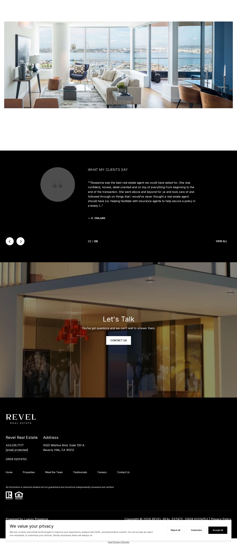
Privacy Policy (221, 519)
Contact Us (123, 472)
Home (9, 472)
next (20, 241)
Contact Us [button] (118, 340)
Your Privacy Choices (118, 542)
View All (221, 241)
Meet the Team (54, 472)
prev (10, 241)
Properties (29, 472)
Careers (102, 472)
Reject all (175, 530)
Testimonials (80, 472)
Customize (196, 530)
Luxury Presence (36, 519)
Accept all (218, 530)
